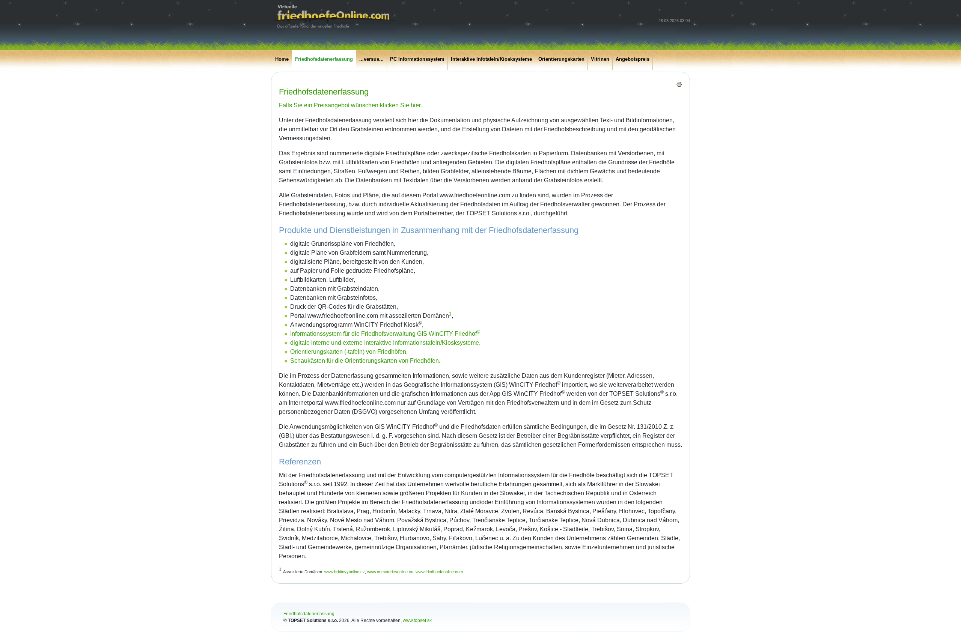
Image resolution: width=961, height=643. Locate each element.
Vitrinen (600, 59)
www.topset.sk (417, 620)
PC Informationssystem (417, 59)
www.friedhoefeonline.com (439, 571)
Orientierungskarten (561, 59)
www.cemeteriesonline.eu (390, 571)
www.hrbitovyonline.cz (344, 571)
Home (282, 59)
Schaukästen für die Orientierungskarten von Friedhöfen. (365, 361)
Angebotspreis (632, 59)
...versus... (371, 59)
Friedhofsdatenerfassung (324, 59)
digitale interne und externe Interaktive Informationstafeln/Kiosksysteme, (385, 343)
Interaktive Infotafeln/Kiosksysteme (491, 59)
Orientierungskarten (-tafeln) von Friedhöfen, (349, 352)
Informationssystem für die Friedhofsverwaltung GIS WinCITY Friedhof (385, 334)
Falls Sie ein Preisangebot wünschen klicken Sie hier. (350, 105)
